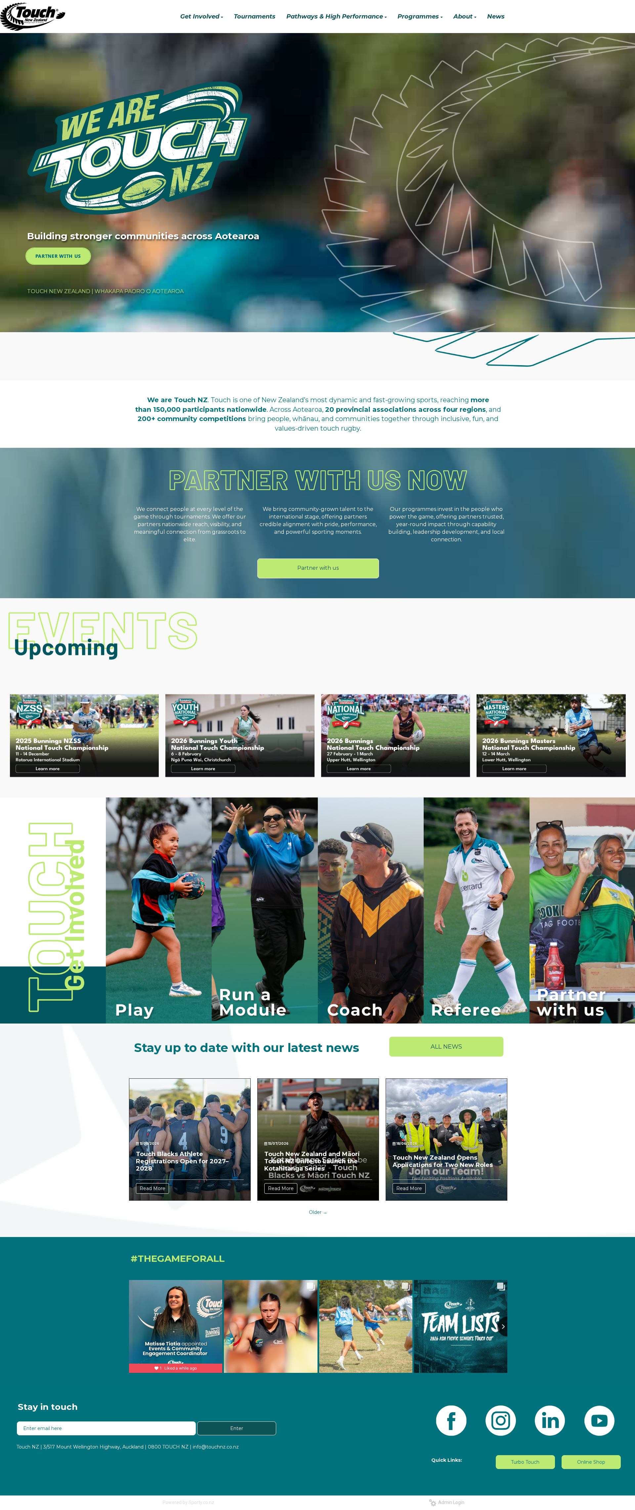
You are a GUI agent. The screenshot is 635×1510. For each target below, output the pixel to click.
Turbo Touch (525, 1462)
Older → (318, 1212)
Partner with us (318, 568)
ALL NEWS (446, 1046)
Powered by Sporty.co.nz (188, 1502)
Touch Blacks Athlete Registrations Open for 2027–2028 (182, 1161)
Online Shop (591, 1462)
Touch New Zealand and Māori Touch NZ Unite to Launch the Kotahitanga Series (312, 1161)
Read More (152, 1188)
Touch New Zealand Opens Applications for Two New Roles (443, 1161)
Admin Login (450, 1502)
